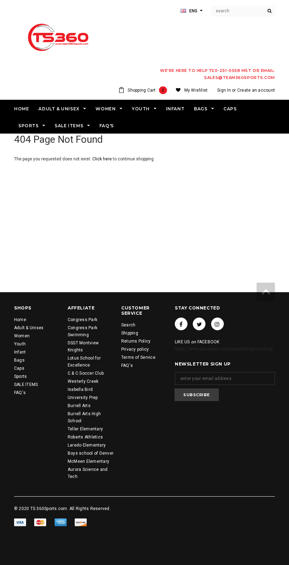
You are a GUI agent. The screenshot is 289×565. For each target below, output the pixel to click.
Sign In (224, 90)
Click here (102, 158)
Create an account (256, 90)
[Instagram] (217, 324)
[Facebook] (181, 324)
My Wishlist (196, 90)
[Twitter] (199, 324)
